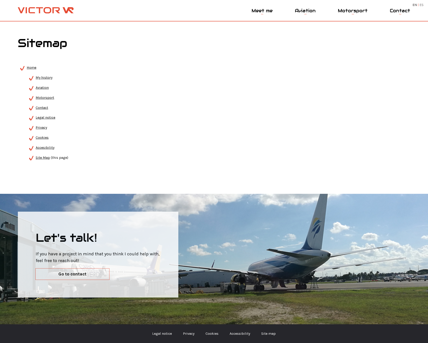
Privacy (41, 127)
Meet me (262, 11)
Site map (268, 333)
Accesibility (45, 147)
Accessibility (240, 333)
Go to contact (72, 274)
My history (44, 77)
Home (31, 67)
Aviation (305, 11)
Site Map (43, 157)
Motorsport (353, 11)
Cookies (42, 137)
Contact (400, 11)
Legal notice (45, 117)
